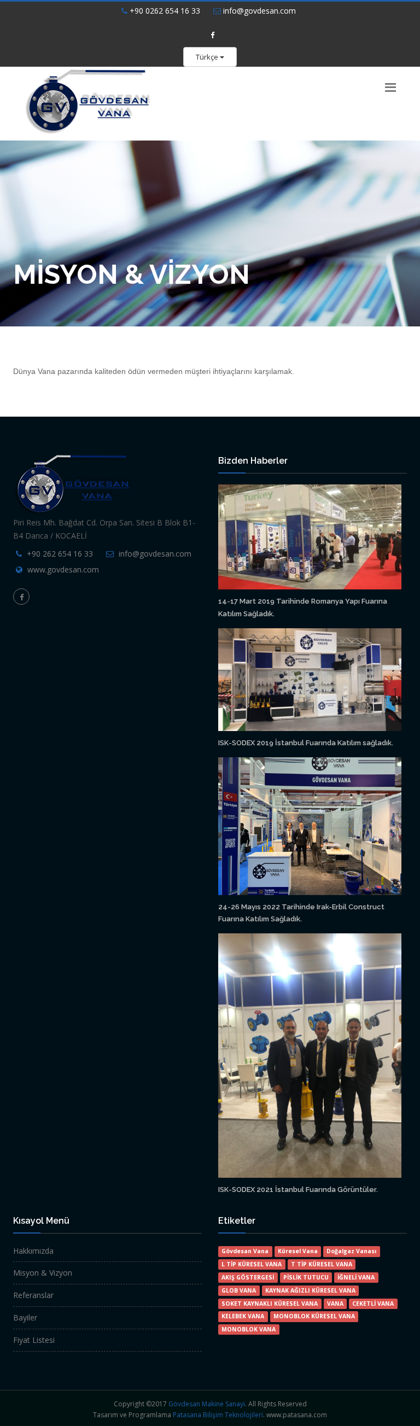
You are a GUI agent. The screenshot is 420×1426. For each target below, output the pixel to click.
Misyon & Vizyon (42, 1272)
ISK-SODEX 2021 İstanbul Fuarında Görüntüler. (298, 1189)
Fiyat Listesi (34, 1340)
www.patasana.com (296, 1414)
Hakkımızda (33, 1251)
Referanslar (33, 1295)
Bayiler (25, 1317)
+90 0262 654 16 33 (163, 10)
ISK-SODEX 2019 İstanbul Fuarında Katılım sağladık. (305, 743)
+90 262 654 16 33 (60, 553)
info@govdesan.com (258, 10)
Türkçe (208, 57)
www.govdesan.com (63, 569)
